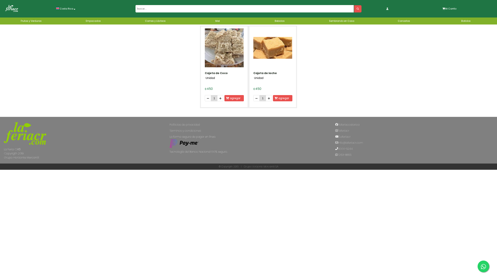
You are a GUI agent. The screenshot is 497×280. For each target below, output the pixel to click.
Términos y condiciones (185, 131)
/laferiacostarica (349, 125)
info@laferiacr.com (350, 143)
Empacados (93, 21)
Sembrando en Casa (341, 21)
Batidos (466, 21)
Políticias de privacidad (184, 125)
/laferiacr (343, 131)
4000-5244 (345, 149)
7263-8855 (344, 155)
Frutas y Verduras (31, 21)
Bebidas (280, 21)
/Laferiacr (344, 137)
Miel (217, 21)
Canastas (404, 21)
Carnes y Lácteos (155, 21)
